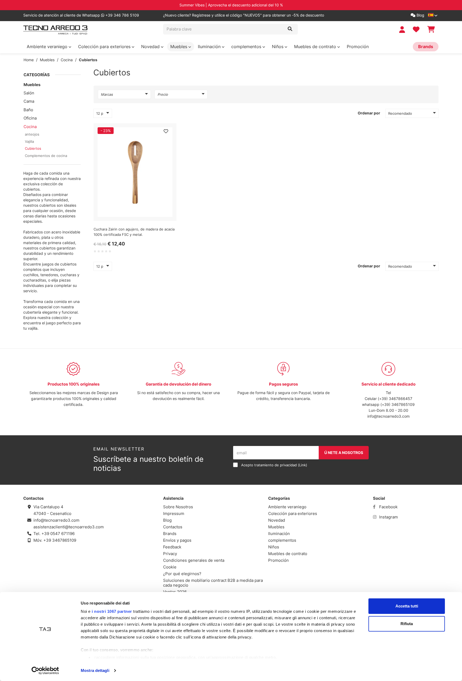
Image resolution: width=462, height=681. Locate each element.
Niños (278, 46)
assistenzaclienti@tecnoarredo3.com (68, 526)
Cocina (67, 59)
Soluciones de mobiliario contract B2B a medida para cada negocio (213, 583)
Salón (29, 92)
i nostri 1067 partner (112, 611)
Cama (29, 101)
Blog (419, 15)
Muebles (179, 46)
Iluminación (210, 46)
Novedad (151, 46)
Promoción (358, 46)
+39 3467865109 (59, 540)
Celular (371, 398)
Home (29, 59)
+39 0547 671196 (58, 533)
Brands (425, 46)
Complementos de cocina (46, 155)
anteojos (32, 134)
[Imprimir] (166, 131)
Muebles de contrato (315, 46)
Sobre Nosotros (178, 506)
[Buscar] (290, 29)
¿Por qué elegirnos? (182, 573)
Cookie (169, 567)
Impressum (173, 513)
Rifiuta (407, 623)
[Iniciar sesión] (402, 29)
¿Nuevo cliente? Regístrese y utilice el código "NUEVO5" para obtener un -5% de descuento (243, 15)
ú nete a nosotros (343, 452)
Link (302, 465)
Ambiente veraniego (48, 46)
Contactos (172, 526)
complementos (247, 46)
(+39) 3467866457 (395, 398)
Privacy (170, 553)
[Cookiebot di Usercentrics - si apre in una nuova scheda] (45, 671)
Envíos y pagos (177, 540)
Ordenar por (369, 113)
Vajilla (29, 141)
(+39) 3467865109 (397, 404)
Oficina (30, 118)
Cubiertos (88, 59)
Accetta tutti (406, 606)
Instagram (388, 517)
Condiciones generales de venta (193, 560)
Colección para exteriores (105, 46)
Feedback (172, 546)
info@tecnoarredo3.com (388, 416)
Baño (28, 109)
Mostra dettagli (95, 670)
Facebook (388, 506)
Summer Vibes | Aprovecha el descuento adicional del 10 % (231, 5)
